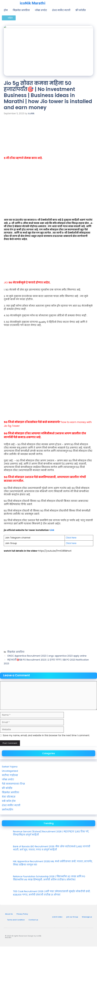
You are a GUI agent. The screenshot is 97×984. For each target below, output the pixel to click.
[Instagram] (72, 936)
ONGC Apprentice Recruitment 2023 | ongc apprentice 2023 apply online (47, 655)
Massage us (87, 917)
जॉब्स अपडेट (41, 10)
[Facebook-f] (80, 936)
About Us (9, 914)
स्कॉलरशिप (7, 809)
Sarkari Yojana (9, 766)
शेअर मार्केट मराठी (61, 10)
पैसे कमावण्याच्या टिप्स (13, 783)
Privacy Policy (22, 914)
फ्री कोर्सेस (80, 10)
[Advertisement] (48, 137)
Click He (70, 537)
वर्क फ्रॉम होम (9, 801)
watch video (57, 917)
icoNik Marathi (32, 3)
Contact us (33, 920)
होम (6, 10)
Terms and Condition (16, 920)
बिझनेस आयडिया (21, 10)
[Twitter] (89, 936)
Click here (71, 543)
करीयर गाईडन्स (10, 775)
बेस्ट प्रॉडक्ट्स (8, 796)
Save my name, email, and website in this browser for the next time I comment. (46, 735)
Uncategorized (10, 770)
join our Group (72, 917)
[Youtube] (64, 936)
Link (52, 530)
